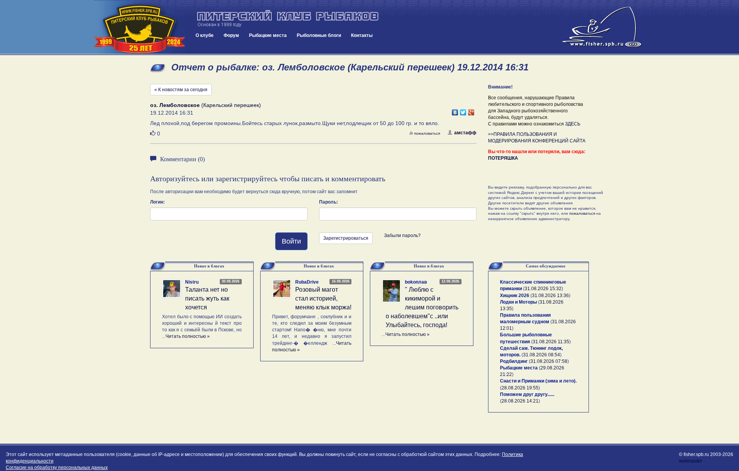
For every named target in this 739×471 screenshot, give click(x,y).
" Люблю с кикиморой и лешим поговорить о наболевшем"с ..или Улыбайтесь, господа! (422, 307)
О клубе (205, 35)
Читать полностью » (188, 336)
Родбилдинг (514, 361)
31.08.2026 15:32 (543, 288)
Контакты (362, 35)
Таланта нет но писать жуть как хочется (207, 298)
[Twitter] (463, 110)
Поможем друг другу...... (527, 394)
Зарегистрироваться (345, 238)
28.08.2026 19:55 (520, 388)
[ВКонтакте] (455, 110)
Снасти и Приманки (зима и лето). (538, 381)
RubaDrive (307, 282)
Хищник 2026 (514, 295)
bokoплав (416, 282)
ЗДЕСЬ (572, 124)
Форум (231, 35)
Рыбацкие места (268, 35)
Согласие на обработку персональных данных (57, 467)
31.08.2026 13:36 (550, 295)
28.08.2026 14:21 (520, 401)
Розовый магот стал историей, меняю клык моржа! (323, 298)
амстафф (465, 132)
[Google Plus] (471, 110)
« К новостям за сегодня (180, 89)
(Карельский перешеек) (205, 105)
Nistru (192, 282)
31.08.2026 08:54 (541, 354)
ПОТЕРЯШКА (503, 158)
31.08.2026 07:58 (548, 361)
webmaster (690, 461)
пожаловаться (427, 133)
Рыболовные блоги (319, 35)
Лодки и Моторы (518, 302)
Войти (291, 241)
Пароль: (328, 202)
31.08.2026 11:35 (551, 341)
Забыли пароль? (402, 235)
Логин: (157, 202)
